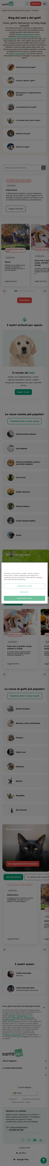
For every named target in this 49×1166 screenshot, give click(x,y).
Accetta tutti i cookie (24, 598)
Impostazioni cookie (24, 586)
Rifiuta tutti (24, 592)
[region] (24, 583)
